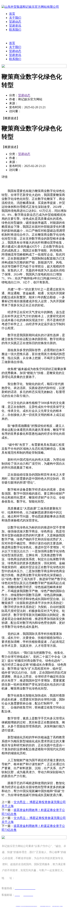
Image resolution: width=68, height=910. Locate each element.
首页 (12, 13)
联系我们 (15, 29)
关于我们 (15, 17)
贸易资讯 (15, 25)
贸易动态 (15, 21)
